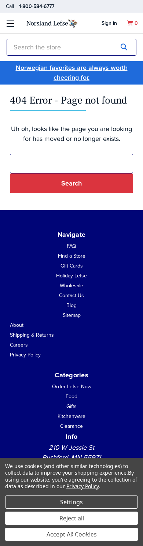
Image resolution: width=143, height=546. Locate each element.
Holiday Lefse (71, 276)
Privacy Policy (25, 355)
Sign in (109, 23)
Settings (71, 502)
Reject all (71, 518)
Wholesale (71, 285)
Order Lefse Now (71, 386)
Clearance (71, 426)
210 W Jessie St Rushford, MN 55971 (71, 452)
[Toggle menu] (10, 23)
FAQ (71, 246)
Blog (71, 305)
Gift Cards (71, 266)
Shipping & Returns (32, 335)
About (16, 325)
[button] (16, 325)
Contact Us (71, 295)
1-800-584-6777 (36, 6)
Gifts (71, 406)
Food (71, 396)
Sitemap (72, 315)
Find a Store (71, 256)
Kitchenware (71, 416)
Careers (19, 345)
